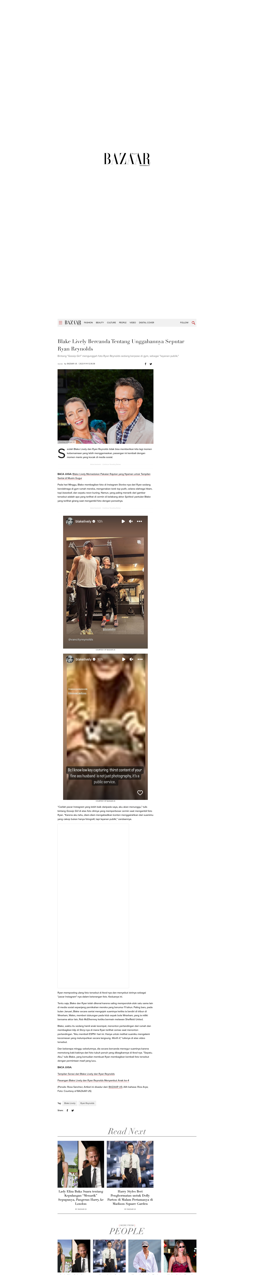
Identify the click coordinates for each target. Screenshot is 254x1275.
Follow (184, 322)
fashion (88, 322)
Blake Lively (69, 1103)
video (133, 322)
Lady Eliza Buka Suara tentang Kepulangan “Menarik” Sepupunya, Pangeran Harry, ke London (81, 1198)
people (122, 322)
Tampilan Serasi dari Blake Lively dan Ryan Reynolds (86, 1073)
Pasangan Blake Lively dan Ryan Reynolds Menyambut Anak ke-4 (93, 1080)
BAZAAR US (72, 364)
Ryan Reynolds (87, 1103)
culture (111, 322)
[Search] (193, 323)
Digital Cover (146, 322)
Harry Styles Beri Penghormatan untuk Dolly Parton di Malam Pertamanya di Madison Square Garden (130, 1198)
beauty (100, 322)
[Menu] (60, 322)
